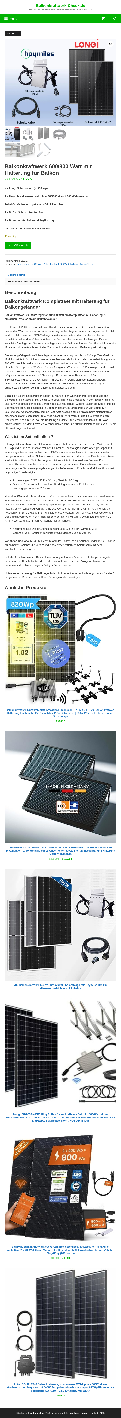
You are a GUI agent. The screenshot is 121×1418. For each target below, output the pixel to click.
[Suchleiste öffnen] (115, 18)
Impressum (57, 1413)
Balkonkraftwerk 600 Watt (29, 264)
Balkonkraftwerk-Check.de (60, 5)
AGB (102, 1413)
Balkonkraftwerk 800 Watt (56, 264)
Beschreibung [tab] (16, 274)
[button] (111, 44)
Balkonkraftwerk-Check (81, 264)
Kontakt (94, 1413)
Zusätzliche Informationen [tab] (24, 281)
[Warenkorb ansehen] (103, 18)
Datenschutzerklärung (76, 1413)
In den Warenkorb (18, 245)
